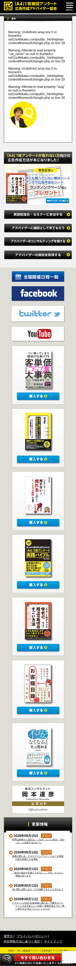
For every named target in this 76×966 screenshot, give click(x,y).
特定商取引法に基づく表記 (22, 941)
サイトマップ (53, 941)
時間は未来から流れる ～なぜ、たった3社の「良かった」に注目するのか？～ (38, 841)
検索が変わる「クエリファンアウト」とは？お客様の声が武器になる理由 (37, 857)
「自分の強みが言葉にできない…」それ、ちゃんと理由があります (37, 874)
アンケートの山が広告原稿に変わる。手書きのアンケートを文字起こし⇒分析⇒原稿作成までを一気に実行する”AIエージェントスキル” (38, 906)
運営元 (8, 936)
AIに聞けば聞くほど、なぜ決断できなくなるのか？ (37, 889)
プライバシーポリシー (32, 936)
